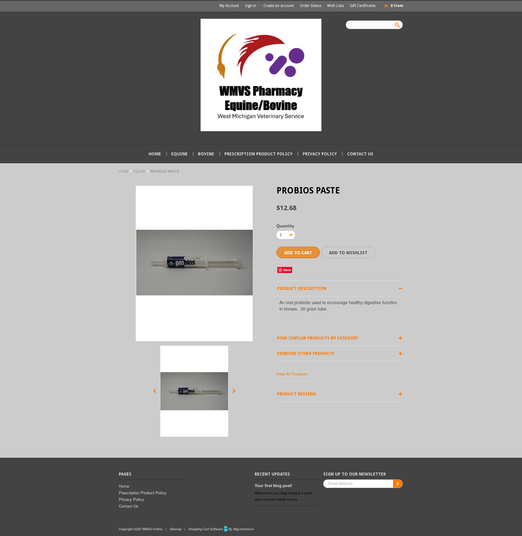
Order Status (310, 6)
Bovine (206, 154)
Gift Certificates (362, 6)
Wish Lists (335, 6)
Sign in (250, 6)
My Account (229, 6)
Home (124, 171)
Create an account (278, 6)
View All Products (292, 374)
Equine (179, 154)
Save (287, 270)
